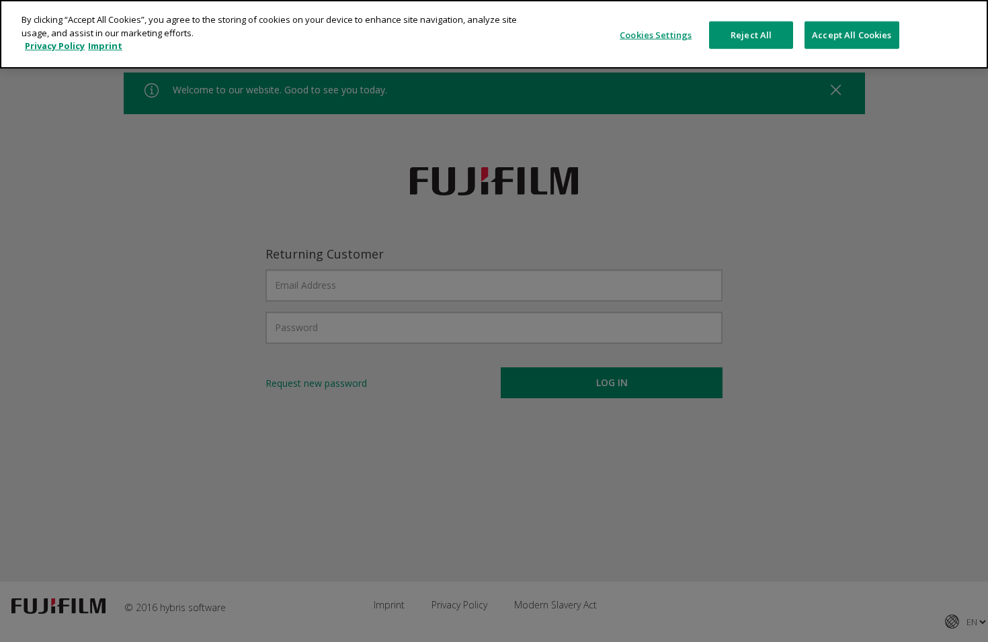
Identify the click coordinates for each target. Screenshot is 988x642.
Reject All (751, 34)
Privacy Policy (55, 46)
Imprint (105, 46)
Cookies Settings (656, 34)
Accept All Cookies (851, 34)
